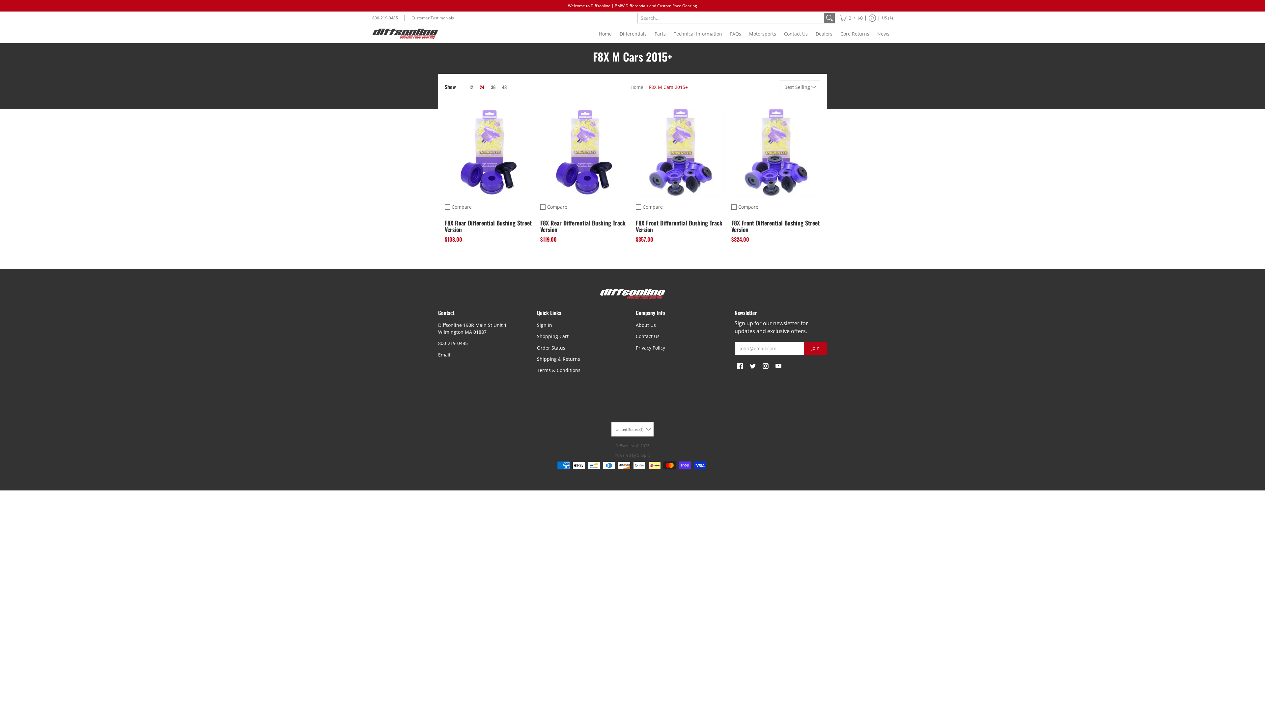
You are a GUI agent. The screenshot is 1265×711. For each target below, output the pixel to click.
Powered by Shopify (633, 455)
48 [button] (504, 87)
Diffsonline (625, 446)
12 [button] (471, 87)
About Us (646, 325)
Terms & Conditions (558, 370)
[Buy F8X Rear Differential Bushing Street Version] (489, 152)
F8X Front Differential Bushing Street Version (775, 226)
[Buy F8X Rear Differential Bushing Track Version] (584, 152)
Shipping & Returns (558, 359)
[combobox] (730, 18)
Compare (462, 207)
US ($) (887, 18)
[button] (851, 18)
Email (444, 355)
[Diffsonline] (405, 34)
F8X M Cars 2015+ (668, 87)
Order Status (551, 348)
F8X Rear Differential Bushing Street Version (488, 226)
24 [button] (482, 87)
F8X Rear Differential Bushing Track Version (583, 226)
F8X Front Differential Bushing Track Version (679, 226)
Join (815, 348)
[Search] (829, 18)
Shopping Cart (553, 336)
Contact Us (648, 336)
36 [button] (493, 87)
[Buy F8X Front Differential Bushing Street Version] (775, 152)
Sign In (544, 325)
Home (637, 87)
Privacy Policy (650, 348)
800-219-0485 (385, 18)
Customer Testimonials (432, 18)
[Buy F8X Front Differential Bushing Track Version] (680, 152)
